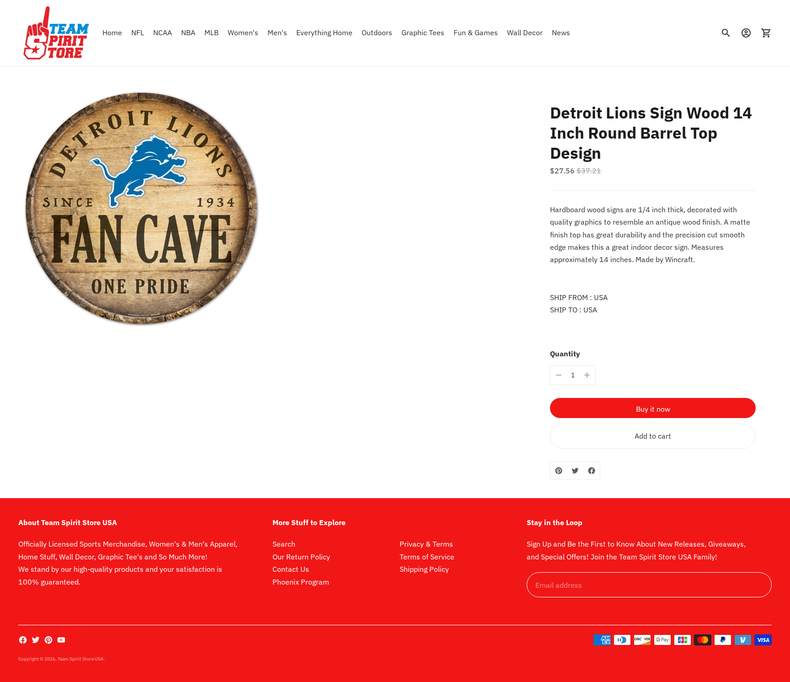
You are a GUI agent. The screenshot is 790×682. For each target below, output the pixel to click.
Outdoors (377, 32)
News (561, 32)
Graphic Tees (422, 32)
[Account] (746, 33)
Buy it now (653, 408)
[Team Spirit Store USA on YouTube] (61, 639)
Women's (243, 32)
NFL (137, 32)
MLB (211, 32)
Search (283, 543)
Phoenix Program (300, 581)
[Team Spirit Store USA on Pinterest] (48, 639)
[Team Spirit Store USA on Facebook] (22, 639)
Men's (277, 32)
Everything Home (324, 32)
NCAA (162, 32)
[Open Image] (141, 207)
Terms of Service (427, 556)
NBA (188, 32)
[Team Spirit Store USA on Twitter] (35, 639)
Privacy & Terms (426, 543)
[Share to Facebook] (591, 471)
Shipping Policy (424, 569)
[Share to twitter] (575, 471)
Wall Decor (525, 32)
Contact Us (290, 569)
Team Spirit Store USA (81, 659)
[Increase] (587, 375)
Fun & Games (476, 32)
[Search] (726, 33)
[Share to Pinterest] (558, 471)
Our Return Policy (301, 556)
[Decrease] (558, 375)
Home (112, 32)
